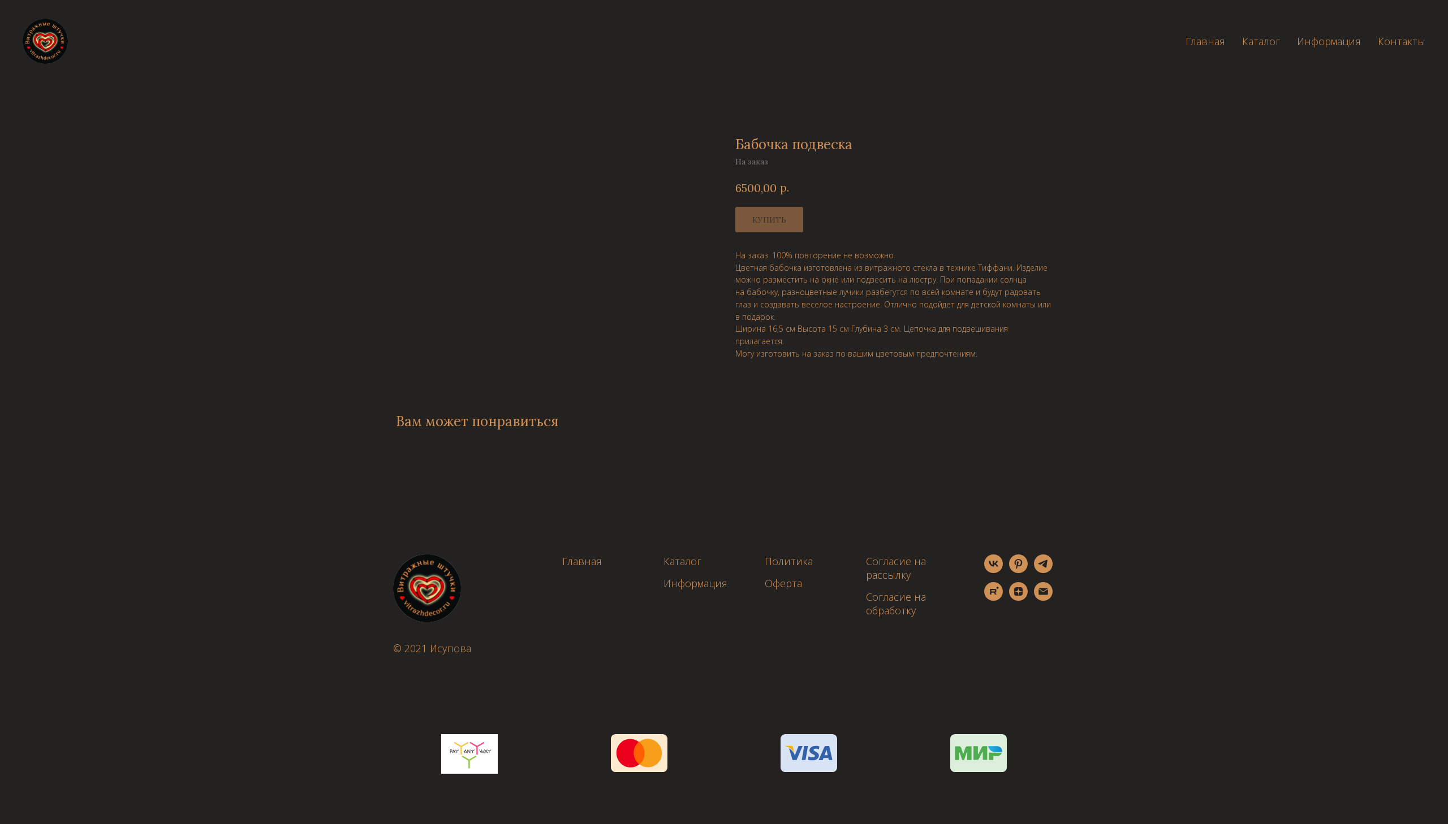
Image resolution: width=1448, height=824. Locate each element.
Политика (789, 561)
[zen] (1018, 597)
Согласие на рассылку (896, 568)
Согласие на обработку (896, 603)
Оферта (783, 583)
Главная (1205, 41)
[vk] (993, 570)
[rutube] (993, 597)
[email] (1043, 597)
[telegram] (1043, 570)
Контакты (1401, 41)
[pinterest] (1018, 570)
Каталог (1261, 41)
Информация (1329, 41)
